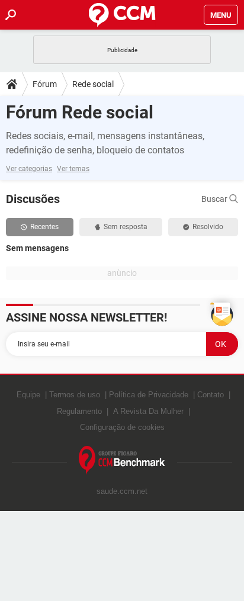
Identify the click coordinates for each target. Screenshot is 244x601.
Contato (210, 394)
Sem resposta (125, 227)
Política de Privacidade (148, 394)
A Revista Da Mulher (148, 411)
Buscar (215, 199)
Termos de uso (74, 394)
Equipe (28, 394)
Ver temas (73, 169)
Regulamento (79, 411)
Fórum (45, 84)
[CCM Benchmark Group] (122, 460)
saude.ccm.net (122, 491)
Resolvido (207, 227)
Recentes (44, 227)
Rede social (93, 84)
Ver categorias (29, 169)
